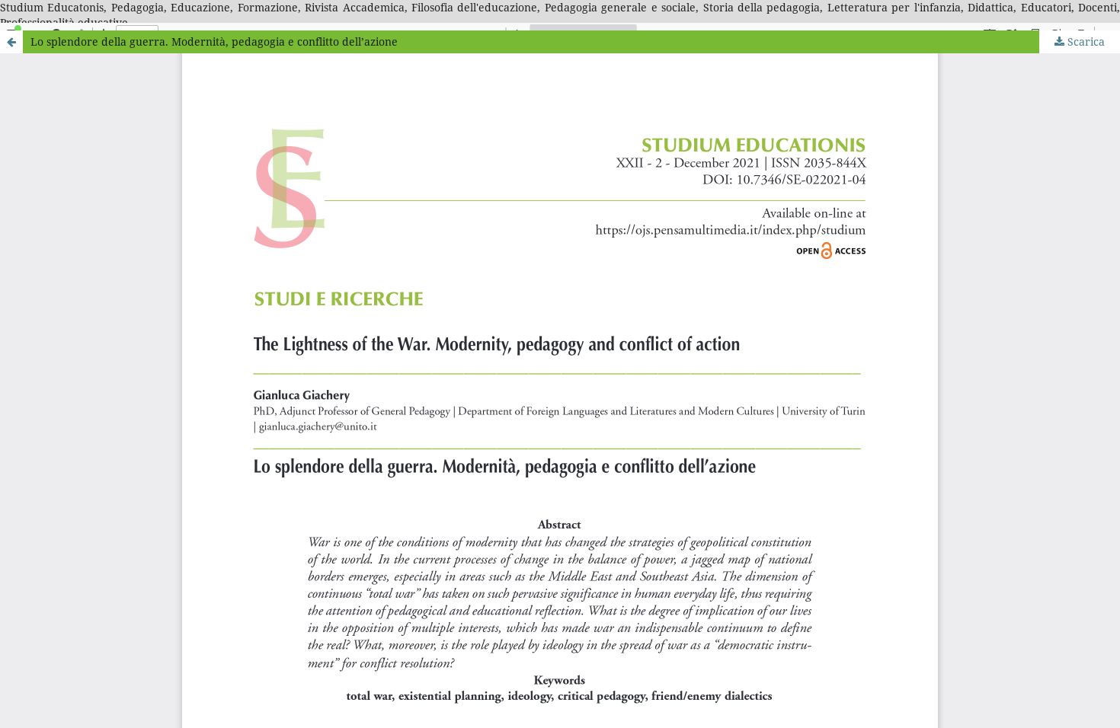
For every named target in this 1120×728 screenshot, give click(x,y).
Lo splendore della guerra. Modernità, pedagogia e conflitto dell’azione (214, 41)
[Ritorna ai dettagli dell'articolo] (11, 41)
